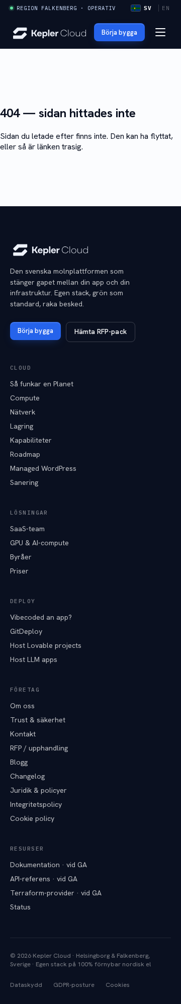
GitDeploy (26, 631)
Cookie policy (32, 818)
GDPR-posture (74, 984)
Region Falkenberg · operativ (66, 8)
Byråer (21, 556)
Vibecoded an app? (41, 617)
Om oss (22, 705)
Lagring (21, 426)
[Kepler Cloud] (49, 32)
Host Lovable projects (45, 645)
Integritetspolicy (36, 804)
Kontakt (23, 733)
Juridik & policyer (38, 790)
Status (20, 906)
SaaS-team (27, 528)
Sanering (24, 482)
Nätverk (22, 411)
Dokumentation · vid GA (48, 864)
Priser (19, 570)
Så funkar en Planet (41, 383)
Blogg (19, 762)
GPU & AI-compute (39, 542)
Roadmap (25, 454)
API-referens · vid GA (43, 878)
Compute (25, 397)
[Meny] (160, 32)
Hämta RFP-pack (100, 331)
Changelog (27, 776)
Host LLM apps (33, 659)
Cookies (118, 984)
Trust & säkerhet (37, 719)
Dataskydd (26, 984)
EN (166, 8)
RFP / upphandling (39, 747)
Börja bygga (119, 32)
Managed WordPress (43, 468)
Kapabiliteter (31, 440)
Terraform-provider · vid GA (56, 892)
